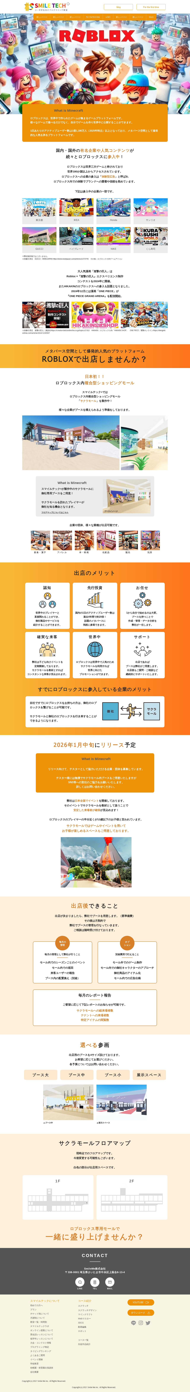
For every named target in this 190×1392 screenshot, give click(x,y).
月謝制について (37, 1317)
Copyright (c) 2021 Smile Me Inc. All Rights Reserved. (44, 1381)
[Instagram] (141, 1323)
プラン (33, 1309)
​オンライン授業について (41, 1330)
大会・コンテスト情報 (40, 1342)
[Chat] (79, 1282)
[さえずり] (148, 1323)
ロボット (82, 1331)
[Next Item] (161, 443)
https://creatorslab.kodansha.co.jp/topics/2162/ (70, 330)
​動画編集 (82, 1326)
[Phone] (94, 1282)
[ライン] (133, 1323)
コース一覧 (83, 1339)
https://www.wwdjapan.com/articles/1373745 (71, 259)
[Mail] (109, 1282)
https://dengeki (159, 330)
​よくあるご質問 (37, 1355)
